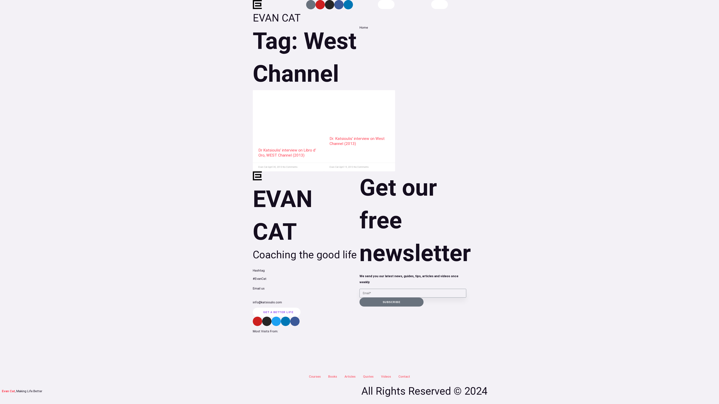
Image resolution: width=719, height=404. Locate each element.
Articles (350, 376)
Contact (404, 376)
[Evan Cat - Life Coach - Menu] (439, 4)
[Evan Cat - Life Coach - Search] (386, 4)
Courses (315, 376)
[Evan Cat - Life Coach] (257, 4)
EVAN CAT (277, 18)
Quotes (368, 376)
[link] (288, 115)
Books (332, 376)
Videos (386, 376)
